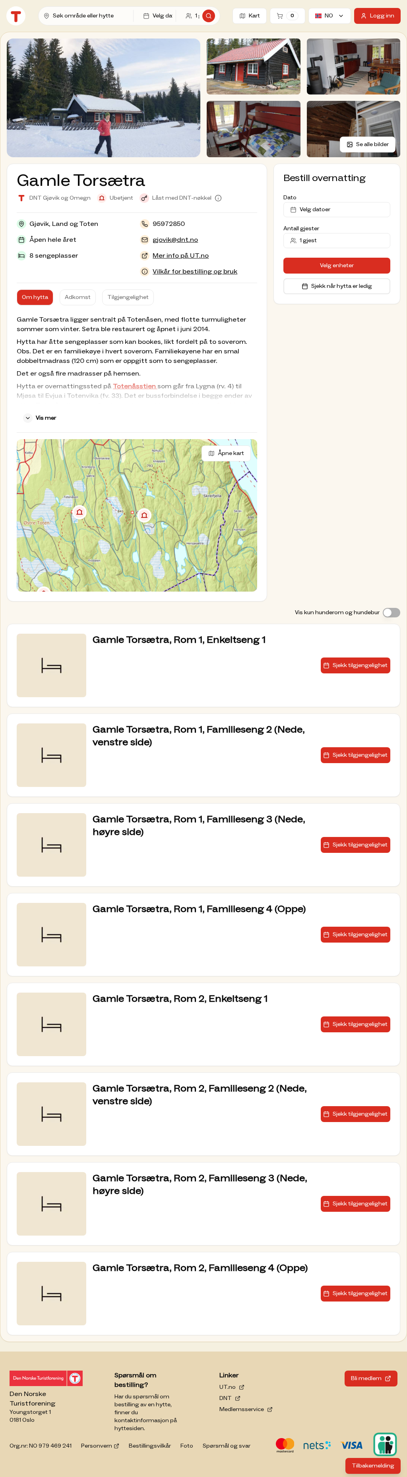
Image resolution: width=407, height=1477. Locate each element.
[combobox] (91, 16)
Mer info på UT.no (181, 256)
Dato (290, 197)
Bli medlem (366, 1378)
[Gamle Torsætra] (144, 515)
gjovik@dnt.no (175, 240)
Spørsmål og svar (226, 1446)
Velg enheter (337, 265)
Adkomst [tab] (78, 297)
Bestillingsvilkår (150, 1446)
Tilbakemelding (376, 1467)
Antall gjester (301, 228)
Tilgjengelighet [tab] (128, 297)
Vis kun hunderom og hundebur (337, 612)
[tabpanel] (137, 370)
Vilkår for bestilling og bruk (195, 272)
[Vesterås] (79, 512)
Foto (186, 1446)
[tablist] (85, 297)
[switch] (391, 612)
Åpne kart (231, 453)
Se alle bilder (372, 144)
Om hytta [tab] (35, 297)
